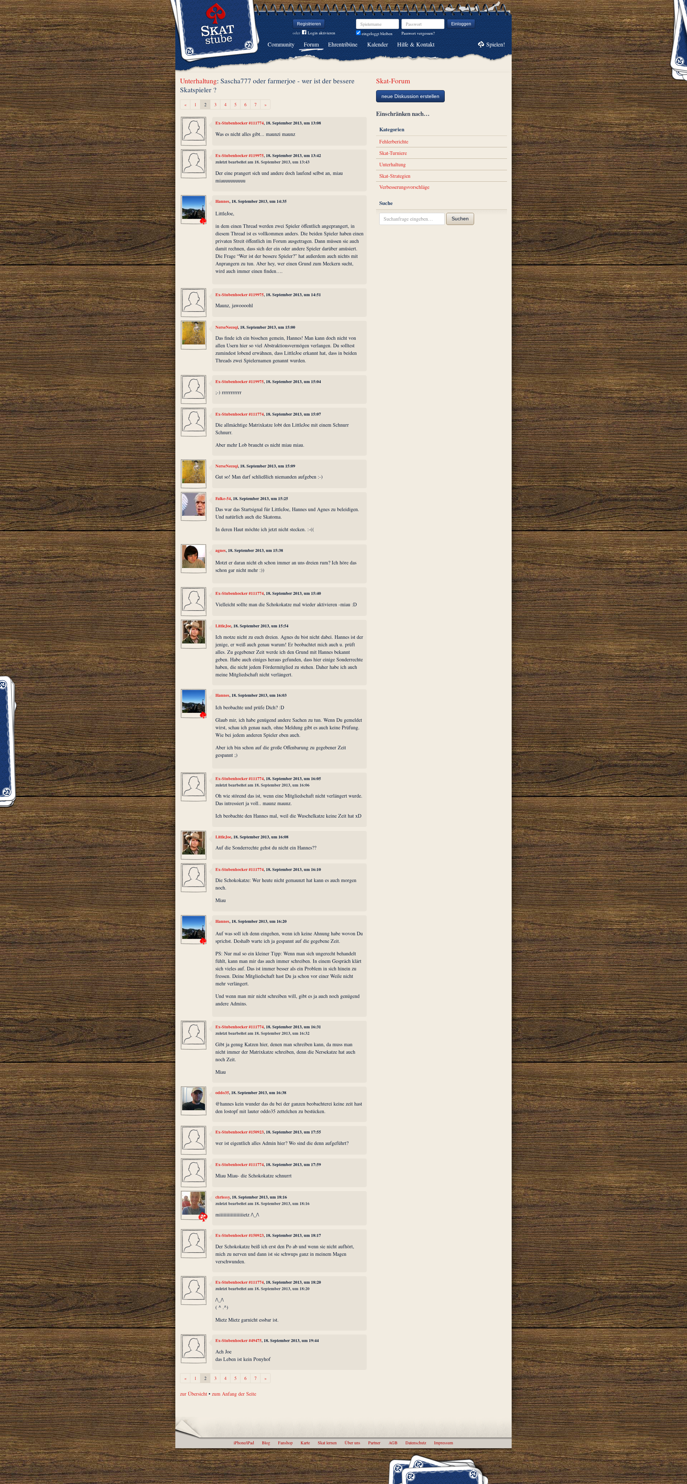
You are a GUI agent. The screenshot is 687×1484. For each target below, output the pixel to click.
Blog (266, 1442)
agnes (220, 550)
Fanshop (285, 1442)
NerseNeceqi (226, 327)
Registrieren (309, 23)
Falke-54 (223, 498)
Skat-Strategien (394, 175)
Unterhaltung (198, 80)
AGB (393, 1442)
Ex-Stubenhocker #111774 (239, 123)
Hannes (222, 201)
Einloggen (461, 23)
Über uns (352, 1442)
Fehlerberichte (393, 141)
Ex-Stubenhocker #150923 (239, 1132)
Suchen (460, 218)
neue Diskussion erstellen (410, 96)
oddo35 (222, 1092)
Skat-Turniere (393, 153)
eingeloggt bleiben (377, 33)
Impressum (443, 1442)
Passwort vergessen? (418, 33)
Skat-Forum (393, 80)
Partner (374, 1442)
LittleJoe (223, 626)
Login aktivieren (321, 32)
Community (281, 44)
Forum (311, 44)
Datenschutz (415, 1442)
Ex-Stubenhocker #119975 (239, 155)
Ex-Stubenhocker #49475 (238, 1340)
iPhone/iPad (244, 1442)
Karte (305, 1442)
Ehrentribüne (342, 44)
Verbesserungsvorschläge (404, 186)
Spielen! (495, 44)
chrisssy (222, 1197)
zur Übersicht (193, 1393)
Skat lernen (327, 1442)
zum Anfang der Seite (234, 1393)
